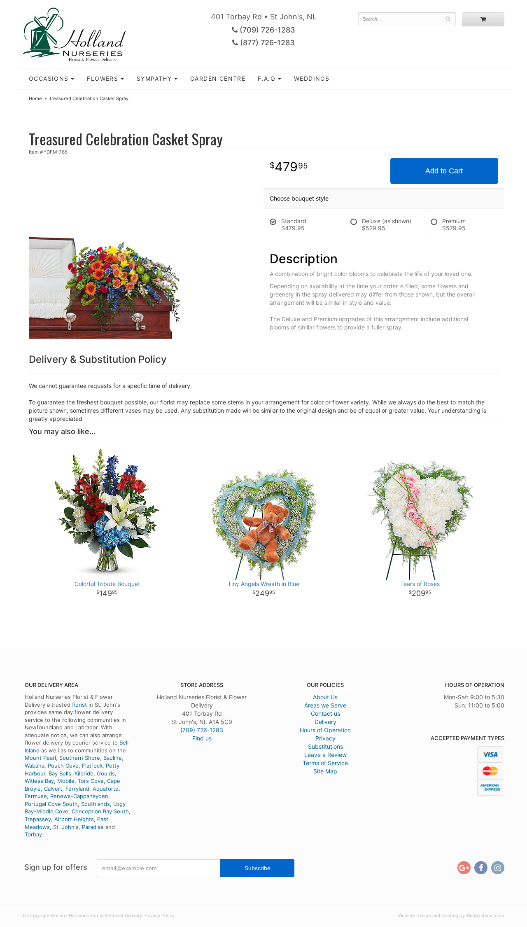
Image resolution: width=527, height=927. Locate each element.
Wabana (34, 765)
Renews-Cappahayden (79, 796)
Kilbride (84, 773)
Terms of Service (325, 762)
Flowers (102, 78)
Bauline (112, 757)
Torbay (33, 834)
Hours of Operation (325, 729)
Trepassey (38, 819)
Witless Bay (39, 781)
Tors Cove (91, 781)
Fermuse (36, 796)
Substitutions (325, 746)
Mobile (66, 781)
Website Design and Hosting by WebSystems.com (451, 915)
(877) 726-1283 (266, 42)
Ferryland (77, 788)
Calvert (53, 788)
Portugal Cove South (51, 804)
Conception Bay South (100, 811)
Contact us (325, 713)
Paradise (93, 827)
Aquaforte (106, 788)
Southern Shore (79, 757)
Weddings (311, 78)
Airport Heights (74, 819)
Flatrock (92, 765)
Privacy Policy (160, 915)
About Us (325, 697)
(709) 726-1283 (266, 30)
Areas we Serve (325, 705)
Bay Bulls (60, 773)
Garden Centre (217, 78)
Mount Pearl (40, 757)
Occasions (49, 78)
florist (79, 704)
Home (35, 98)
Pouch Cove (63, 765)
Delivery (325, 721)
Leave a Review (325, 754)
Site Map (325, 771)
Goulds (106, 773)
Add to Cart (444, 171)
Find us (202, 738)
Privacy (325, 738)
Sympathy (154, 78)
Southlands (95, 804)
